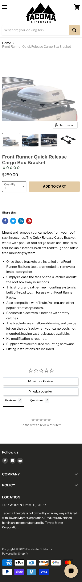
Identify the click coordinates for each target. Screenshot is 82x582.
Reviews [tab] (10, 400)
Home (6, 43)
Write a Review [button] (43, 381)
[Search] (74, 30)
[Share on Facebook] (5, 221)
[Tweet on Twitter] (13, 221)
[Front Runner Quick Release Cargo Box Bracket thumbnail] (11, 140)
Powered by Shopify (15, 553)
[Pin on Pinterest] (29, 221)
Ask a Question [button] (43, 391)
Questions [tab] (36, 400)
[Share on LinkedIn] (21, 221)
